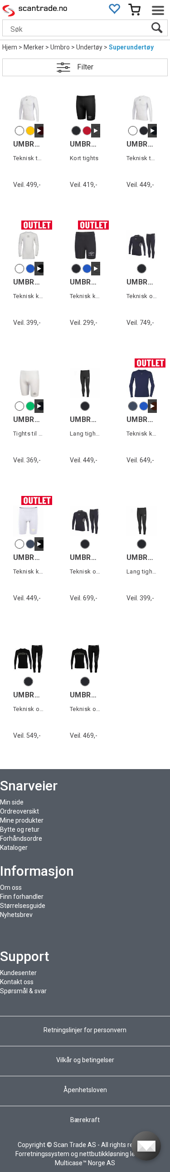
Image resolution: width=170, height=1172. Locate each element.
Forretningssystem (42, 1153)
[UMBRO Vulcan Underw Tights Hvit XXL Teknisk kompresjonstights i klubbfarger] (28, 521)
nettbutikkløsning (104, 1153)
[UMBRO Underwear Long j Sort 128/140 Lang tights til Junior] (141, 521)
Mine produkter (22, 820)
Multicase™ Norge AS (85, 1163)
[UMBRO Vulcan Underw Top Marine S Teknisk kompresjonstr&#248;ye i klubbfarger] (141, 383)
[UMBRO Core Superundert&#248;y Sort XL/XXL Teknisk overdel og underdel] (28, 658)
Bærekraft (85, 1119)
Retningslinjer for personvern (86, 1030)
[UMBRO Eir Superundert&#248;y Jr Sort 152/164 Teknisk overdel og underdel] (85, 521)
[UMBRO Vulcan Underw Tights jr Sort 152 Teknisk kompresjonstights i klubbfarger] (85, 245)
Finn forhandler (22, 896)
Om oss (11, 887)
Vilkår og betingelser (85, 1060)
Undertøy (89, 47)
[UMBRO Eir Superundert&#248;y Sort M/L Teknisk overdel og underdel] (141, 245)
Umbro (60, 47)
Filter (85, 67)
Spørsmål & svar (23, 991)
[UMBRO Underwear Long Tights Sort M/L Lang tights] (85, 383)
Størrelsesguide (22, 905)
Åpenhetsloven (85, 1090)
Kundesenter (18, 972)
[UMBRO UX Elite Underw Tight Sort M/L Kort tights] (85, 108)
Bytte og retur (19, 829)
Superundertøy (131, 47)
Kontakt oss (17, 982)
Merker (34, 47)
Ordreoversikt (19, 811)
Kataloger (14, 847)
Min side (12, 802)
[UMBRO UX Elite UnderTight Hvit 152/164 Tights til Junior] (28, 383)
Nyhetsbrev (16, 914)
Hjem (9, 47)
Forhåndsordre (21, 838)
